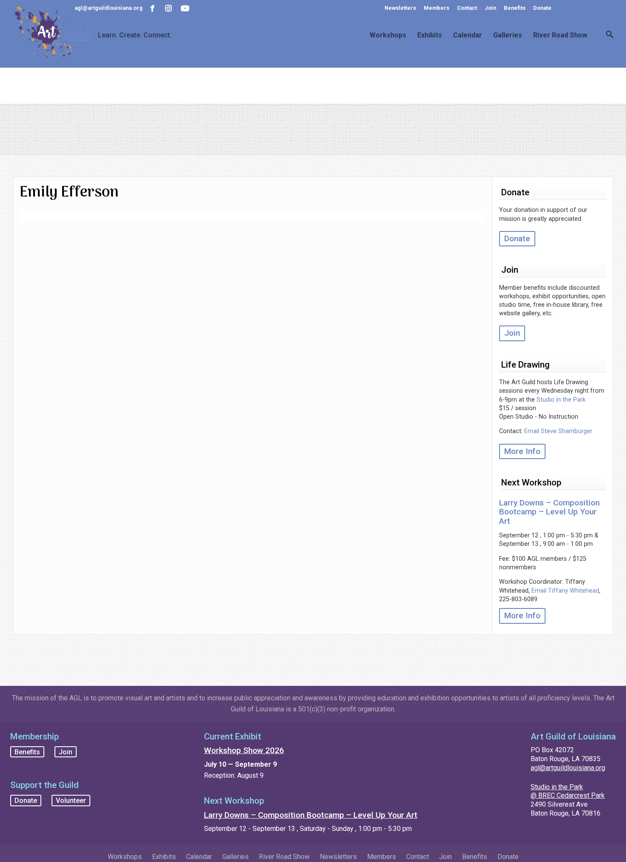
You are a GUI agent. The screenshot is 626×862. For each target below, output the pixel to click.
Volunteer (71, 800)
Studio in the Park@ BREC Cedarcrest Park (568, 791)
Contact (467, 8)
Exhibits (429, 35)
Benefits (514, 8)
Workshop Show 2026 (244, 750)
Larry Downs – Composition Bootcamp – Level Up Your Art (549, 511)
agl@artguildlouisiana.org (568, 768)
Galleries (507, 35)
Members (436, 8)
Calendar (467, 35)
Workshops (388, 35)
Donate (542, 8)
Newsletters (400, 8)
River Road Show (560, 35)
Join (490, 8)
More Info (522, 451)
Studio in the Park (561, 399)
